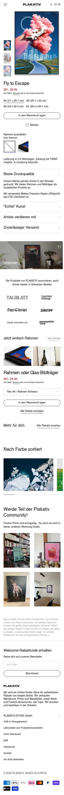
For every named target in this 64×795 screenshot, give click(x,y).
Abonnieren (31, 675)
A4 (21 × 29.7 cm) (14, 101)
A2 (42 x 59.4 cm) (14, 106)
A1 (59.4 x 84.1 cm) (37, 106)
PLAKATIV (18, 774)
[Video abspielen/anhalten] (58, 247)
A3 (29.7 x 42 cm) (36, 101)
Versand (16, 93)
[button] (5, 4)
